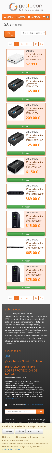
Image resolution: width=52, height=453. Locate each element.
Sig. (41, 44)
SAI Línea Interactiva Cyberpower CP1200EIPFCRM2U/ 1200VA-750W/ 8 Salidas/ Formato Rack (34, 195)
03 (27, 44)
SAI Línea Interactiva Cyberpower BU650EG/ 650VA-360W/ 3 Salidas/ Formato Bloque (34, 167)
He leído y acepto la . (26, 404)
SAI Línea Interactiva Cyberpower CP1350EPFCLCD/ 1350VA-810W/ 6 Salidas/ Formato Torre (34, 222)
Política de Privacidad (12, 399)
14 (36, 44)
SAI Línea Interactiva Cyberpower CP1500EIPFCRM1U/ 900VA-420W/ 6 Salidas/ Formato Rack (34, 249)
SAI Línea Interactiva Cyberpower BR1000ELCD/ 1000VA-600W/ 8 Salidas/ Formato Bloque (34, 87)
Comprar (26, 72)
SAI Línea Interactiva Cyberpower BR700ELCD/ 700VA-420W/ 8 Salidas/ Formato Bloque (35, 140)
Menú (9, 16)
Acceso (22, 16)
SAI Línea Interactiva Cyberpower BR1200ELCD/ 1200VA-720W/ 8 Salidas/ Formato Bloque (34, 114)
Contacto (35, 16)
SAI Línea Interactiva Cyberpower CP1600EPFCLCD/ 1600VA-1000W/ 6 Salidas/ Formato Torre (34, 276)
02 (22, 44)
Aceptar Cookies (34, 431)
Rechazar (20, 431)
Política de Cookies (11, 449)
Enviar (40, 411)
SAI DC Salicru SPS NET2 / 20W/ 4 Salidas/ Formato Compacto (34, 58)
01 (16, 44)
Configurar (8, 431)
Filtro (9, 33)
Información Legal (36, 419)
